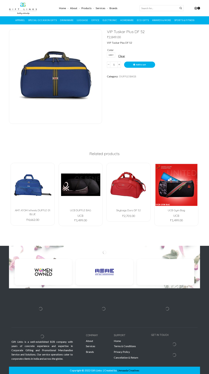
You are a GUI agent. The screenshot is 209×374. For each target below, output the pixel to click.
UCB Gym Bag (176, 210)
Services (100, 8)
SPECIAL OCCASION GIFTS (42, 20)
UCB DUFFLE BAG (80, 210)
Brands (113, 8)
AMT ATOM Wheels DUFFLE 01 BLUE (32, 212)
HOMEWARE (127, 20)
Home (62, 8)
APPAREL (20, 20)
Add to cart (141, 64)
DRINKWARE (67, 20)
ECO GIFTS (143, 20)
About (73, 8)
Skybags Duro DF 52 (128, 210)
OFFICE (95, 20)
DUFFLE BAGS (127, 76)
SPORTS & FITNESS (184, 20)
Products (86, 8)
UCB (80, 215)
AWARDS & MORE (161, 20)
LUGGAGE (82, 20)
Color (110, 49)
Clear (121, 56)
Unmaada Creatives (128, 370)
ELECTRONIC (110, 20)
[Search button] (181, 8)
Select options (34, 200)
